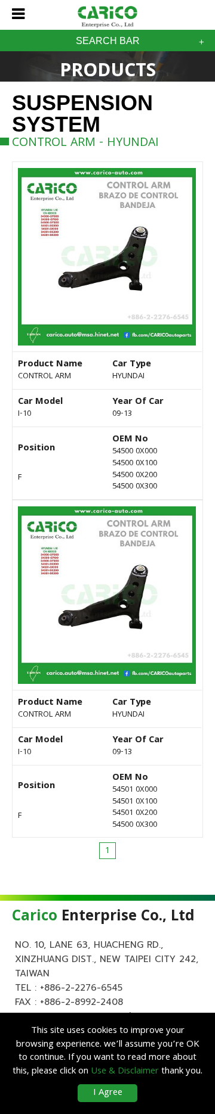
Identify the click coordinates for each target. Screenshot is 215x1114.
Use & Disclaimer (125, 1071)
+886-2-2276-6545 (81, 987)
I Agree (107, 1093)
